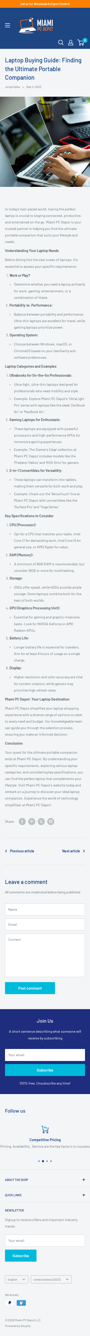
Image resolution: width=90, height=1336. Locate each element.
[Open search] (61, 42)
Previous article (22, 851)
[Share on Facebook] (22, 821)
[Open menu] (7, 25)
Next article (71, 851)
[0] (81, 43)
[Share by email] (50, 821)
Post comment (30, 988)
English (12, 1279)
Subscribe (45, 1070)
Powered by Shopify (18, 1325)
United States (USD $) (47, 1279)
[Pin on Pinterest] (31, 821)
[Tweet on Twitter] (41, 821)
